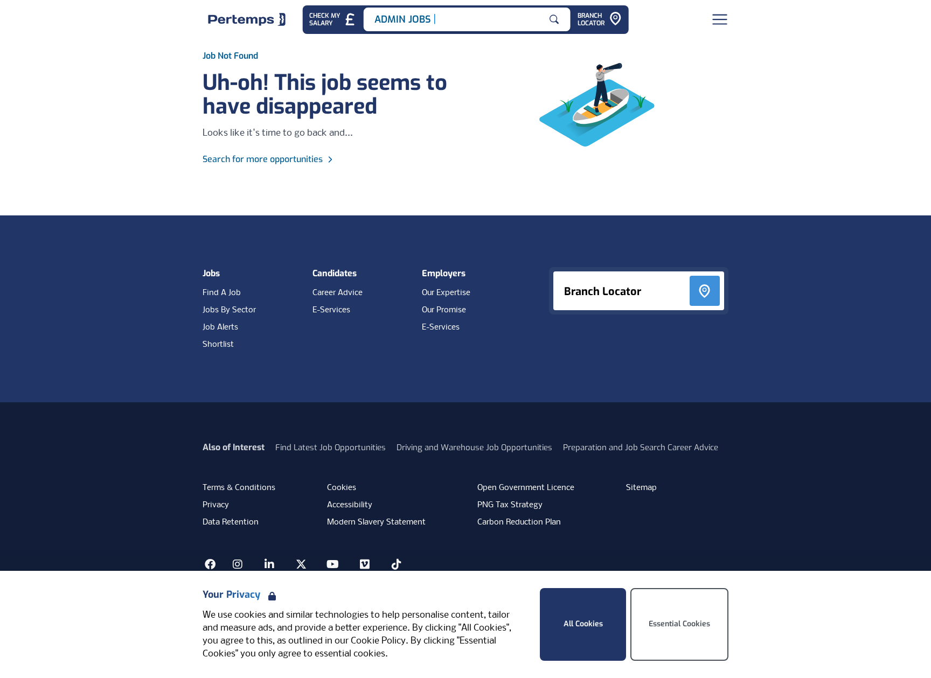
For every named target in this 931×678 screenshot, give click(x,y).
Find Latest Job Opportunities (330, 447)
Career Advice (337, 293)
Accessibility (349, 505)
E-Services (331, 310)
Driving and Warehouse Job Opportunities (474, 447)
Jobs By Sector (229, 310)
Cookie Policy (378, 641)
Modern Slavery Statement (376, 522)
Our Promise (444, 310)
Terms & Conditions (239, 488)
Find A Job (222, 293)
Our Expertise (446, 293)
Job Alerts (220, 327)
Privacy (216, 505)
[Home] (247, 19)
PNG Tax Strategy (510, 505)
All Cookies (583, 624)
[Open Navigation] (720, 19)
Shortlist (218, 344)
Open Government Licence (525, 488)
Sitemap (641, 488)
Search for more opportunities (263, 159)
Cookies (341, 488)
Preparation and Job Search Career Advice (640, 447)
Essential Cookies (679, 624)
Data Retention (231, 522)
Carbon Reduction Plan (519, 522)
